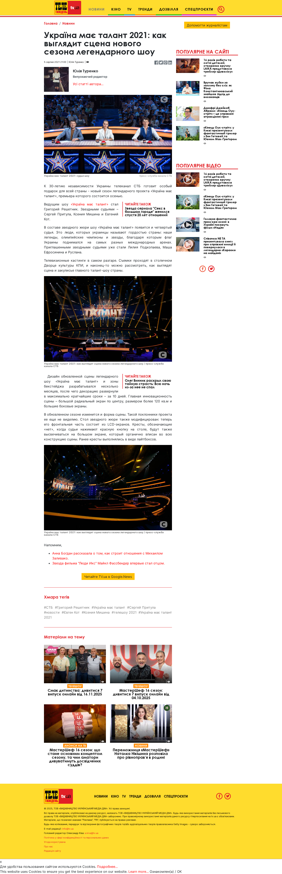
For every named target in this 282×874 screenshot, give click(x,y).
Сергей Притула (142, 607)
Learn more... (138, 871)
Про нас (48, 846)
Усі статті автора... (88, 84)
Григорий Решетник (73, 607)
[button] (222, 9)
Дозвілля (153, 796)
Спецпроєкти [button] (199, 9)
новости (53, 612)
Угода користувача (54, 842)
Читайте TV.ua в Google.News (108, 577)
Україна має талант (109, 607)
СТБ (49, 607)
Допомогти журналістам (207, 25)
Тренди (135, 796)
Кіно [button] (116, 9)
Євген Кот (72, 612)
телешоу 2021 (125, 612)
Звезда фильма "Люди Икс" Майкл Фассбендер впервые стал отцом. (108, 563)
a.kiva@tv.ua (91, 833)
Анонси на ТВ (75, 745)
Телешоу (75, 686)
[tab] (202, 269)
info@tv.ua (67, 828)
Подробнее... (107, 866)
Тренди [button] (145, 9)
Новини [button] (97, 9)
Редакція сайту (52, 850)
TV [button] (129, 9)
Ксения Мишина (97, 612)
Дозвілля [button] (168, 9)
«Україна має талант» (90, 204)
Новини (68, 23)
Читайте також (147, 209)
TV (124, 796)
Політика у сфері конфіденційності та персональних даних (76, 837)
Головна (51, 23)
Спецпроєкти (176, 796)
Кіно (115, 796)
